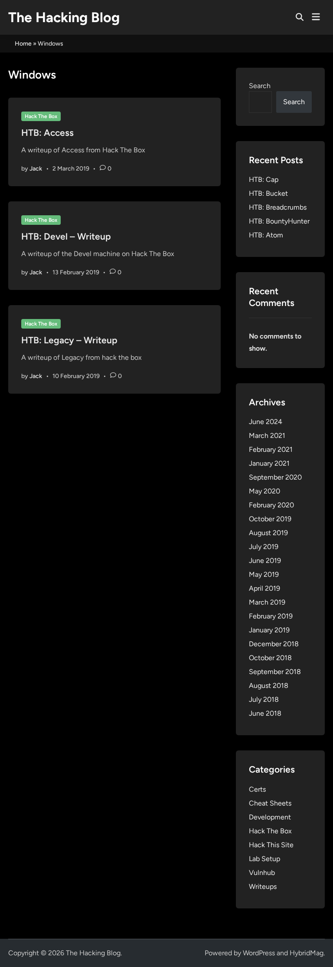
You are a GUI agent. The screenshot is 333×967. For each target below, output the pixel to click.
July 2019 (263, 547)
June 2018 (265, 713)
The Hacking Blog (64, 17)
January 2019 (269, 630)
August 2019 (268, 533)
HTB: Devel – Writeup (66, 236)
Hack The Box (41, 116)
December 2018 (274, 644)
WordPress (259, 953)
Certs (257, 789)
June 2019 (265, 560)
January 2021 (269, 463)
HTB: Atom (266, 235)
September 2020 (275, 477)
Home (23, 43)
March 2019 (267, 602)
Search (260, 86)
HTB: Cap (263, 179)
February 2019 (271, 616)
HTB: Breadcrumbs (278, 207)
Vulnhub (262, 872)
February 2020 (271, 505)
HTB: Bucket (268, 193)
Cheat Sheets (270, 803)
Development (270, 817)
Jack (35, 168)
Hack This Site (271, 845)
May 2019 (264, 574)
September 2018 (275, 672)
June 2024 (265, 422)
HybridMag (306, 953)
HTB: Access (47, 132)
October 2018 (270, 658)
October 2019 (270, 519)
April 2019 (264, 588)
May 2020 (264, 491)
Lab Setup (264, 859)
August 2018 (268, 685)
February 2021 (271, 449)
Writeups (263, 886)
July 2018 (264, 699)
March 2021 (267, 435)
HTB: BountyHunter (279, 221)
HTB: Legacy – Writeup (69, 340)
